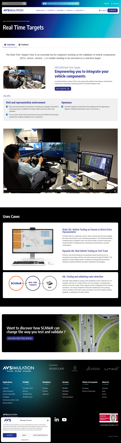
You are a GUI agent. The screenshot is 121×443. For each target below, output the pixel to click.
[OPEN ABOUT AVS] (84, 10)
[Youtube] (64, 419)
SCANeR (9, 21)
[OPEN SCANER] (55, 10)
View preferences (40, 435)
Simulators (47, 382)
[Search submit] (24, 3)
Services (65, 382)
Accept (10, 435)
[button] (48, 420)
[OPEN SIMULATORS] (65, 10)
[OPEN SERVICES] (74, 10)
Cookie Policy (25, 439)
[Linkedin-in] (56, 419)
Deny (24, 435)
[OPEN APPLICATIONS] (46, 10)
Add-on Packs (15, 21)
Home (4, 21)
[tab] (9, 44)
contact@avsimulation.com (109, 425)
